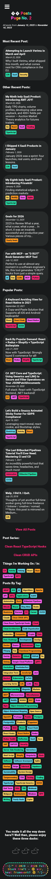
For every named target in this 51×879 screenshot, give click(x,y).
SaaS (15, 75)
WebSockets (20, 794)
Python (36, 278)
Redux (17, 360)
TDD (22, 777)
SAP (5, 744)
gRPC (38, 662)
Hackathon (8, 667)
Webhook (32, 788)
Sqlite (30, 197)
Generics (17, 656)
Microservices (17, 695)
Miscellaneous (33, 695)
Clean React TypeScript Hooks (17, 623)
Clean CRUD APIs (20, 618)
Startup (7, 766)
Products (21, 722)
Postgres (38, 717)
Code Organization (31, 629)
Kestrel (7, 678)
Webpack (8, 794)
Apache (39, 590)
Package (18, 717)
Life (8, 75)
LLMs (19, 278)
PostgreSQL (9, 722)
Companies (21, 634)
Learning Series (10, 684)
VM (24, 788)
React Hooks (9, 733)
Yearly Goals (11, 240)
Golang (21, 570)
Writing (7, 799)
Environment (27, 645)
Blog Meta (25, 607)
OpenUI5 (7, 717)
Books (36, 607)
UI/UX (21, 326)
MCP (27, 278)
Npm (6, 706)
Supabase (36, 766)
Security (23, 75)
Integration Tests (11, 673)
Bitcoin (7, 607)
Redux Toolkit (9, 739)
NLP (31, 700)
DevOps (37, 640)
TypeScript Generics (25, 783)
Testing (30, 777)
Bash (19, 601)
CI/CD (9, 479)
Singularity (31, 755)
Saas (23, 197)
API (5, 596)
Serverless (31, 750)
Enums (16, 645)
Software (7, 761)
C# (7, 397)
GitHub (35, 656)
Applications (22, 596)
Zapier (30, 799)
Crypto (31, 634)
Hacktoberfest (22, 667)
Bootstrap (10, 431)
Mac (36, 684)
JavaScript (26, 673)
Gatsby (21, 431)
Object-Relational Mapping (15, 711)
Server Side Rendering (13, 750)
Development (25, 640)
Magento (26, 689)
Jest (36, 673)
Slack (41, 755)
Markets (36, 689)
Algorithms (28, 590)
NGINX (23, 700)
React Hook (19, 320)
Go (7, 127)
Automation (11, 474)
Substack (25, 766)
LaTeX (29, 678)
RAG (15, 728)
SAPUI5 (13, 744)
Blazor (15, 607)
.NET (14, 397)
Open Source (35, 711)
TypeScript (11, 132)
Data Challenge (10, 640)
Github (26, 656)
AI (7, 278)
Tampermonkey (10, 777)
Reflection (22, 739)
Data (39, 634)
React (14, 127)
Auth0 (33, 596)
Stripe (15, 766)
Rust (37, 570)
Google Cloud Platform (23, 662)
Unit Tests (8, 788)
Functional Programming (30, 651)
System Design (25, 772)
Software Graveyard (23, 761)
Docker (7, 645)
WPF (18, 576)
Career (34, 612)
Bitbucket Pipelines (27, 474)
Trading (30, 127)
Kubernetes (18, 678)
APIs (12, 596)
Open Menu (7, 7)
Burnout (18, 612)
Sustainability (9, 772)
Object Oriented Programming (24, 706)
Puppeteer (32, 722)
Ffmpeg (7, 651)
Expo (38, 645)
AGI (13, 590)
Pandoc (28, 717)
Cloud (35, 623)
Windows (32, 794)
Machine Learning (11, 689)
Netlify (15, 197)
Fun (12, 278)
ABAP (6, 590)
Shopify (26, 360)
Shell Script (9, 755)
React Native (33, 320)
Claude (7, 618)
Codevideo (8, 634)
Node (38, 700)
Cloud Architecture (12, 629)
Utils (17, 788)
